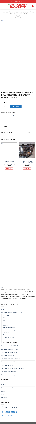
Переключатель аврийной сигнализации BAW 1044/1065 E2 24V (9, 163)
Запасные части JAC (7, 365)
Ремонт (3, 391)
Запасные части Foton (8, 356)
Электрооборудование (19, 14)
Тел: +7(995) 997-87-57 (18, 2)
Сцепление (6, 332)
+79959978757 (11, 407)
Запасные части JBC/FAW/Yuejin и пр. (12, 368)
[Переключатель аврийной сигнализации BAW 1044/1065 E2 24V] (9, 150)
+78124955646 (11, 412)
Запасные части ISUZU (8, 362)
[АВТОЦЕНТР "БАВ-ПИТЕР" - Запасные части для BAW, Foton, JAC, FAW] (18, 6)
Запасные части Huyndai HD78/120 (12, 359)
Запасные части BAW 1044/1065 (22, 12)
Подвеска (5, 325)
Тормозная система (8, 337)
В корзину (15, 106)
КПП (4, 320)
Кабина (5, 318)
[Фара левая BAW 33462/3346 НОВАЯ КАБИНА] (27, 150)
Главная (5, 12)
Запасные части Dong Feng (9, 352)
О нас (3, 394)
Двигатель (6, 315)
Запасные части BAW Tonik (9, 346)
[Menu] (2, 6)
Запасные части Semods (8, 372)
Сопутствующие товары (8, 375)
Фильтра (5, 340)
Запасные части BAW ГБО (9, 349)
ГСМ (2, 309)
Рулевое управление (9, 327)
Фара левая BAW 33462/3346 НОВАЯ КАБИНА (27, 163)
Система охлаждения (9, 330)
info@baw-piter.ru (12, 415)
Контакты (4, 398)
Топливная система (8, 335)
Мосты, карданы (7, 323)
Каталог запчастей (7, 388)
